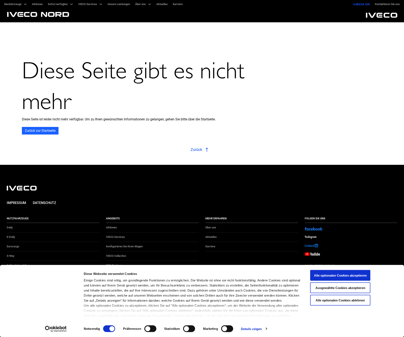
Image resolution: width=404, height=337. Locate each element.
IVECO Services (115, 236)
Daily (10, 227)
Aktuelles (211, 236)
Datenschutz (44, 203)
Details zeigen (251, 328)
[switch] (150, 328)
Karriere (210, 246)
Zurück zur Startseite (40, 131)
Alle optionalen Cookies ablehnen (340, 300)
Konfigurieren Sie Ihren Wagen (124, 246)
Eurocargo (13, 246)
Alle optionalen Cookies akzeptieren (340, 275)
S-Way (10, 255)
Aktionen (111, 227)
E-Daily (11, 236)
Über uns (210, 227)
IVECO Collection (116, 255)
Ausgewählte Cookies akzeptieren (340, 287)
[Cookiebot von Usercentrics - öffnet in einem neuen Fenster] (55, 329)
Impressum (16, 203)
